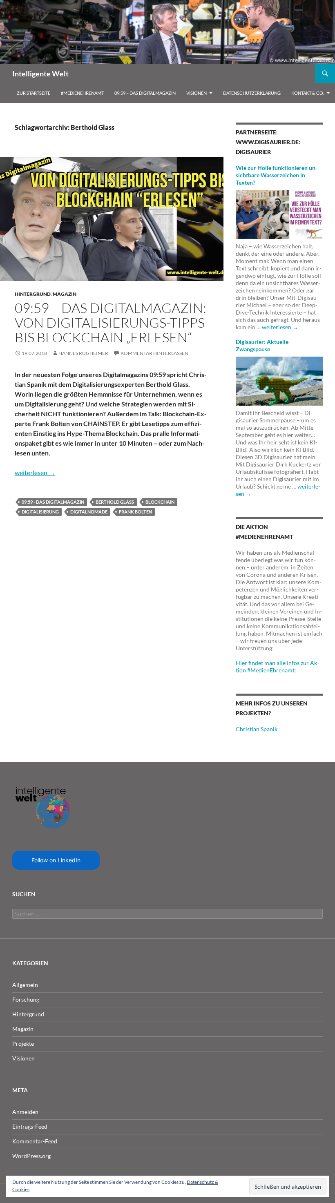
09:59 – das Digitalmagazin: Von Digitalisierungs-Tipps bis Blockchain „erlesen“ (110, 322)
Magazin (64, 294)
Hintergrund (33, 294)
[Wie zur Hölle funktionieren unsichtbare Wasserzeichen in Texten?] (279, 213)
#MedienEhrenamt (82, 93)
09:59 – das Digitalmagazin (145, 93)
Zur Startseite (33, 93)
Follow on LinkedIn (55, 860)
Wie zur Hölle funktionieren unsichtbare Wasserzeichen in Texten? (276, 175)
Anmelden (25, 1111)
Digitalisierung (40, 511)
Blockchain (159, 501)
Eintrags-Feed (29, 1126)
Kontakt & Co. (307, 93)
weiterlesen (35, 472)
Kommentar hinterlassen (154, 353)
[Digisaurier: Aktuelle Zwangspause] (279, 380)
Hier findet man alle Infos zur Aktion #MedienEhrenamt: (277, 666)
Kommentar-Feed (34, 1141)
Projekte (23, 1043)
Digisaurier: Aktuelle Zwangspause (262, 345)
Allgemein (25, 984)
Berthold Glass (115, 501)
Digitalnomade (88, 511)
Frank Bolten (135, 511)
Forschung (25, 999)
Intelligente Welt (40, 73)
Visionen (196, 93)
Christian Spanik (256, 728)
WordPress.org (31, 1155)
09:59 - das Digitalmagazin (53, 501)
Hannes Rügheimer (83, 353)
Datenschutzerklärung (252, 93)
